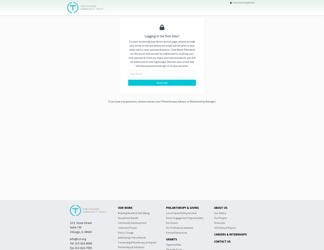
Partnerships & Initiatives (131, 247)
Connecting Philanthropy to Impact (137, 242)
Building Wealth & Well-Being (134, 213)
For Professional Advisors (179, 227)
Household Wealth (128, 218)
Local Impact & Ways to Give (181, 213)
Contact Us (222, 241)
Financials (219, 223)
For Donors (172, 223)
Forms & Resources (176, 232)
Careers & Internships (230, 234)
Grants (171, 239)
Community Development (132, 223)
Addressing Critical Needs (132, 237)
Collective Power (127, 227)
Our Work (125, 208)
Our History (220, 213)
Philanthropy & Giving (182, 208)
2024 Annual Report (225, 227)
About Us (220, 208)
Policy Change (126, 232)
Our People (220, 218)
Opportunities (173, 244)
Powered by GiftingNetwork (244, 2)
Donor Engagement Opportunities (184, 218)
